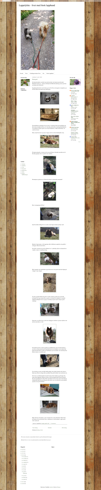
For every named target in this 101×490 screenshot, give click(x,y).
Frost (26, 73)
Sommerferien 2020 (74, 118)
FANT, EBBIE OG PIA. (75, 105)
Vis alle (79, 141)
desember (25, 456)
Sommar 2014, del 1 (74, 133)
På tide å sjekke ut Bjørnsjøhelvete (74, 97)
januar (24, 479)
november (25, 458)
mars (24, 475)
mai (24, 469)
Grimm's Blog (74, 136)
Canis (23, 167)
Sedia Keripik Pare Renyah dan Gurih (74, 129)
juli (24, 466)
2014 (23, 451)
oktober (24, 460)
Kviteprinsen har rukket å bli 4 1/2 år (75, 138)
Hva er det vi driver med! (75, 117)
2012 (23, 455)
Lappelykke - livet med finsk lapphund (37, 5)
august (24, 464)
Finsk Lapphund (50, 73)
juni (24, 468)
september (25, 462)
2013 (23, 453)
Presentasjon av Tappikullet (74, 113)
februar (24, 477)
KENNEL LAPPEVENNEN (74, 110)
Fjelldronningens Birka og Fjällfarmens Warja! (75, 122)
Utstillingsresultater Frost (35, 73)
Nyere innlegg (35, 427)
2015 (23, 449)
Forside (21, 73)
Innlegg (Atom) (40, 430)
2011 (23, 481)
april (24, 471)
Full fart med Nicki (75, 127)
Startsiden (50, 427)
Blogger (58, 487)
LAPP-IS (73, 95)
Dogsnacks (24, 168)
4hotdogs (23, 164)
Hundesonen (24, 170)
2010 (23, 483)
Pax (43, 73)
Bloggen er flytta (74, 107)
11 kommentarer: (53, 423)
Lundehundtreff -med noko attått (75, 92)
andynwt (51, 487)
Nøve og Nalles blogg (75, 90)
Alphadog (24, 165)
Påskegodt (34, 79)
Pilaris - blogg (73, 101)
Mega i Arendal (74, 102)
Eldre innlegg (64, 427)
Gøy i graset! (73, 124)
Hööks (23, 172)
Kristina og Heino (74, 132)
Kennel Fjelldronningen (25, 174)
